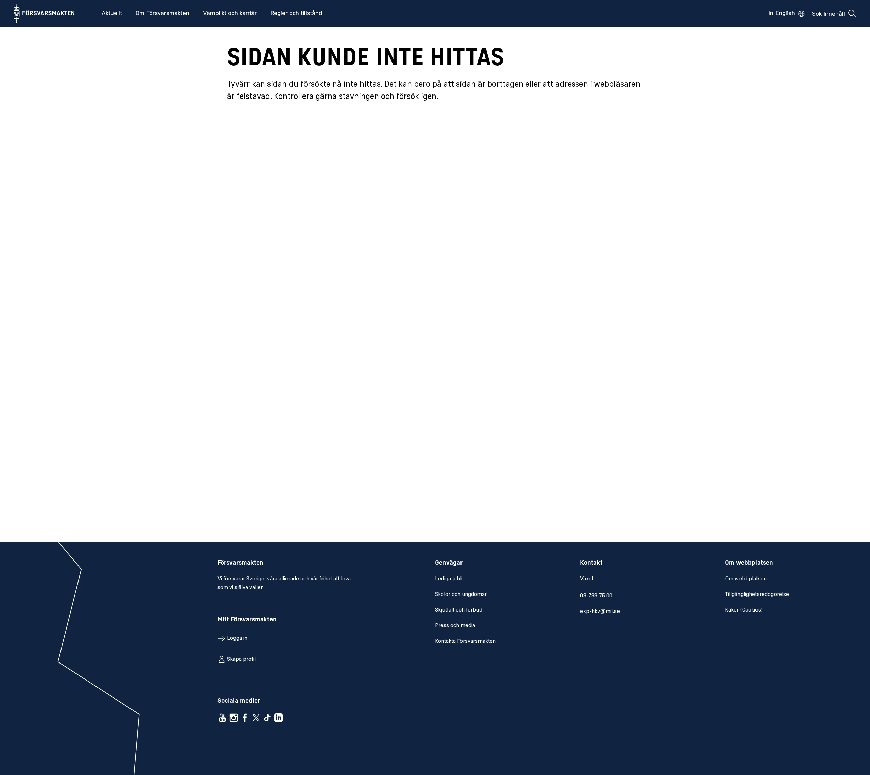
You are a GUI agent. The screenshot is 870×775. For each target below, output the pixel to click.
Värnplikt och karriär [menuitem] (230, 14)
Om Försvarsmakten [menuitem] (162, 14)
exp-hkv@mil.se (600, 611)
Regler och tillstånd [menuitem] (296, 14)
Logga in (237, 638)
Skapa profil (241, 659)
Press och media (455, 625)
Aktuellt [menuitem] (112, 14)
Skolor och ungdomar (461, 594)
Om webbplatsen (746, 579)
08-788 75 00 (596, 596)
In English (781, 14)
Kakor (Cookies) (744, 610)
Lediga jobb (449, 579)
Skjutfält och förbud (458, 610)
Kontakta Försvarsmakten (465, 641)
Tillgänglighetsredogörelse (757, 594)
